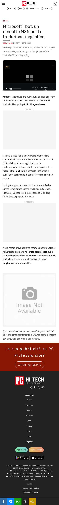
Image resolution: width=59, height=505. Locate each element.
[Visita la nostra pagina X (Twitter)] (39, 387)
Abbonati (47, 8)
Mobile (29, 410)
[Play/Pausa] (6, 88)
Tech (5, 21)
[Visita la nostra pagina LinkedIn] (35, 387)
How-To (11, 8)
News (21, 8)
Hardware (29, 405)
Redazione (8, 43)
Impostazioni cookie (30, 492)
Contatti (29, 484)
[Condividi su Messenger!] (10, 501)
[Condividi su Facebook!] (3, 501)
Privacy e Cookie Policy (30, 488)
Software (29, 415)
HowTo (29, 431)
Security (29, 426)
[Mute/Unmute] (10, 88)
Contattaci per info (29, 364)
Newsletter (33, 8)
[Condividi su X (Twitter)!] (25, 501)
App (29, 421)
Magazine (29, 442)
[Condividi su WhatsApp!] (17, 501)
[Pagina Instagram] (55, 3)
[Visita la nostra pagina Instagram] (31, 387)
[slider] (17, 88)
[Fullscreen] (52, 88)
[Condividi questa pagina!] (32, 501)
